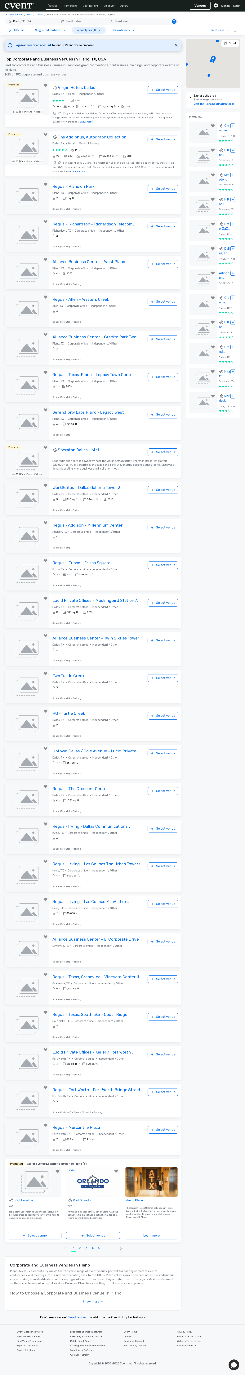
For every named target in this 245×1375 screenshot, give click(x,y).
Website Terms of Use (189, 1341)
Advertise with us (187, 1345)
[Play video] (93, 1182)
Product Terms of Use (189, 1336)
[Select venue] (232, 125)
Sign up (225, 5)
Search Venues (14, 14)
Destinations (91, 5)
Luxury (124, 5)
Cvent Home (130, 1331)
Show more (86, 121)
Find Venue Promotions (29, 1341)
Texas (39, 14)
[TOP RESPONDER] (55, 87)
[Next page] (121, 1248)
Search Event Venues (28, 1336)
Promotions (70, 5)
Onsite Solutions (26, 1350)
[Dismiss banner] (176, 45)
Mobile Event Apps (80, 1341)
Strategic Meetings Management (88, 1345)
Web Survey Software (82, 1350)
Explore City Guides (27, 1345)
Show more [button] (90, 1302)
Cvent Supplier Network (30, 1331)
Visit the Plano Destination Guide (214, 104)
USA (29, 14)
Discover (109, 5)
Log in (236, 5)
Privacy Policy (184, 1331)
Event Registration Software (86, 1336)
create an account (39, 45)
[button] (92, 21)
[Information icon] (235, 30)
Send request (78, 1317)
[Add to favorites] (45, 85)
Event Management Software (86, 1331)
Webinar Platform (79, 1354)
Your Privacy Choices (135, 1345)
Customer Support (134, 1341)
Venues (52, 5)
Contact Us (130, 1336)
